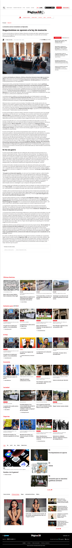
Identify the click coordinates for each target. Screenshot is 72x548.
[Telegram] (14, 539)
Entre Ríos (40, 17)
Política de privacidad (35, 542)
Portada (4, 22)
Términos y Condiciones (45, 542)
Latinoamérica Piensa (30, 494)
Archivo (24, 542)
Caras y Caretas (6, 494)
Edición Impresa (9, 7)
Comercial (65, 535)
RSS (68, 535)
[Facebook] (7, 539)
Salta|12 (9, 22)
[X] (10, 539)
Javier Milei (49, 17)
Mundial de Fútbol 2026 (17, 7)
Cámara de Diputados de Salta (21, 249)
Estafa (45, 17)
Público (37, 494)
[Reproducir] (45, 7)
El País (24, 7)
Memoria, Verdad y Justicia (9, 249)
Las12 (11, 445)
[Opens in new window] (61, 539)
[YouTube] (13, 539)
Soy (15, 445)
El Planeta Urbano (15, 494)
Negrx (22, 494)
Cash (4, 445)
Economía (28, 7)
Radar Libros (24, 445)
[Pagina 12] (36, 12)
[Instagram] (9, 539)
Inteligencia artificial (26, 17)
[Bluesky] (12, 539)
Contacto (28, 542)
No (7, 445)
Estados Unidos (34, 17)
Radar (18, 445)
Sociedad (32, 7)
